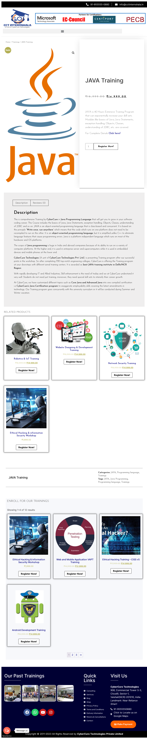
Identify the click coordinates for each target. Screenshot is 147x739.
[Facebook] (27, 712)
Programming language (128, 473)
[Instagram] (50, 712)
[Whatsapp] (35, 712)
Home (8, 42)
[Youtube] (43, 712)
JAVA (113, 473)
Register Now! (106, 146)
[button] (62, 31)
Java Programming (119, 479)
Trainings (16, 42)
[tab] (22, 203)
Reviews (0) (39, 202)
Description (22, 202)
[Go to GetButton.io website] (6, 736)
